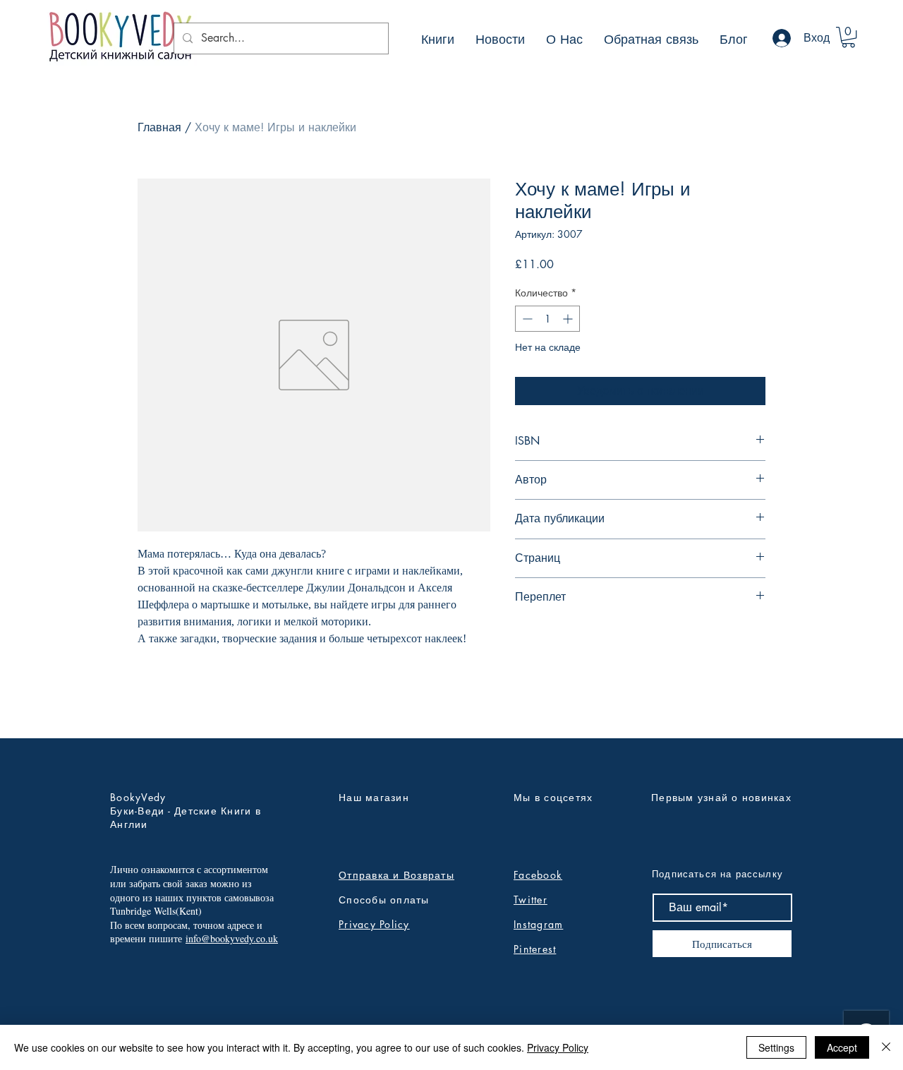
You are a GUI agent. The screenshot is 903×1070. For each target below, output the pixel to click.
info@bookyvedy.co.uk (232, 938)
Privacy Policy (374, 924)
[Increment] (569, 318)
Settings (776, 1047)
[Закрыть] (886, 1047)
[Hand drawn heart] (119, 38)
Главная (159, 127)
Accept (842, 1047)
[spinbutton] (547, 318)
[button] (848, 37)
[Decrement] (526, 318)
